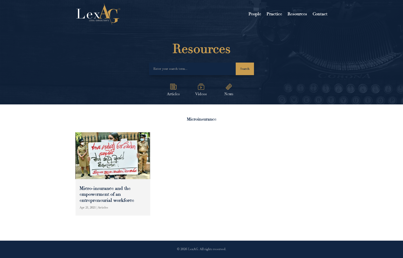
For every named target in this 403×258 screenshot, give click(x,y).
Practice (274, 15)
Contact (320, 15)
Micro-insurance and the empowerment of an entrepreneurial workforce (107, 194)
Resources (297, 15)
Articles (103, 207)
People (255, 15)
